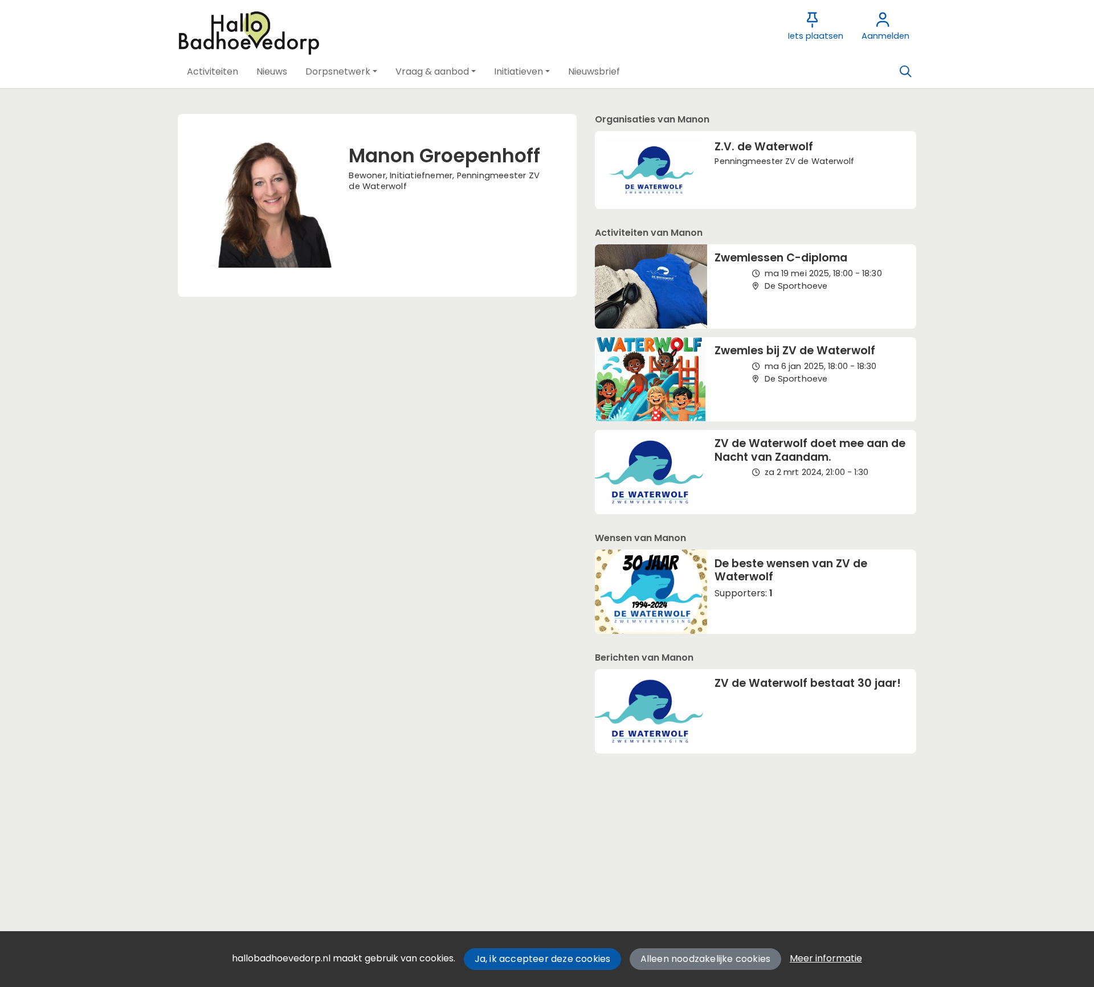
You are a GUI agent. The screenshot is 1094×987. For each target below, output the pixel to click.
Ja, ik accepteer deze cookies (543, 958)
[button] (212, 71)
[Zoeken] (905, 72)
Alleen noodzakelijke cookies (705, 958)
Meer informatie (826, 958)
